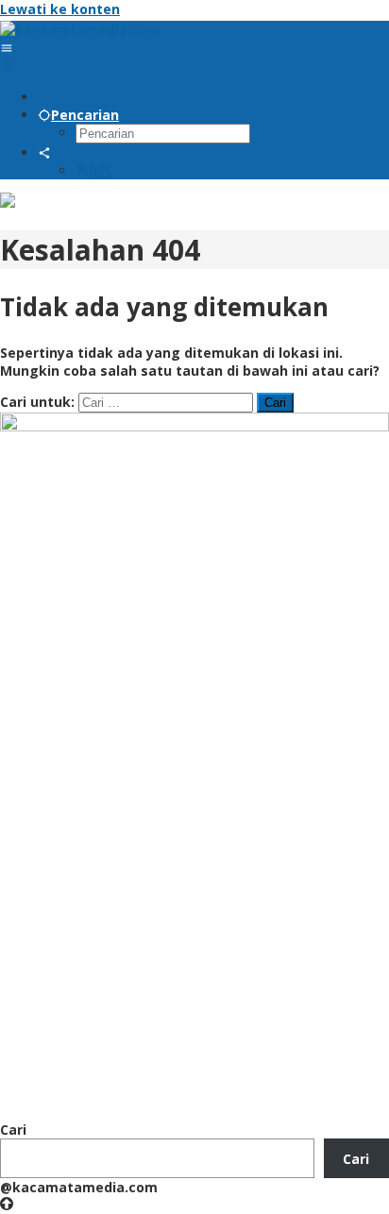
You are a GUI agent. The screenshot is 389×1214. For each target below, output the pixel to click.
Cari (13, 1129)
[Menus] (6, 48)
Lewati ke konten (60, 9)
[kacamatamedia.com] (80, 30)
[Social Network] (44, 152)
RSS (100, 170)
